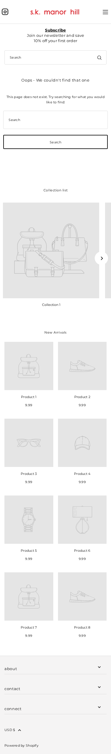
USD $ (9, 730)
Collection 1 (51, 305)
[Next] (101, 258)
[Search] (99, 57)
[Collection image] (51, 250)
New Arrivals (55, 332)
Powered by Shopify (21, 745)
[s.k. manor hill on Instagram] (5, 12)
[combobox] (55, 57)
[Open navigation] (105, 11)
